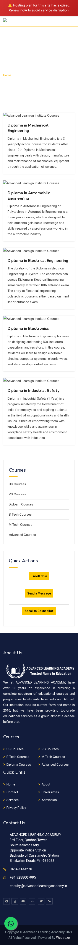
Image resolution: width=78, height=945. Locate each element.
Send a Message (39, 593)
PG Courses (17, 494)
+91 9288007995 (23, 877)
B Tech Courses (20, 514)
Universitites (50, 792)
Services (12, 800)
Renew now (18, 10)
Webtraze (63, 938)
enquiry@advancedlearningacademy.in (38, 886)
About (46, 784)
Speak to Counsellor (39, 611)
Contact (12, 792)
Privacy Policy (16, 808)
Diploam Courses (21, 504)
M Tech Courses (20, 525)
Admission (49, 800)
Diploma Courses (18, 765)
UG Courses (17, 484)
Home (10, 784)
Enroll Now (39, 576)
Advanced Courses (22, 535)
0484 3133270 (21, 869)
